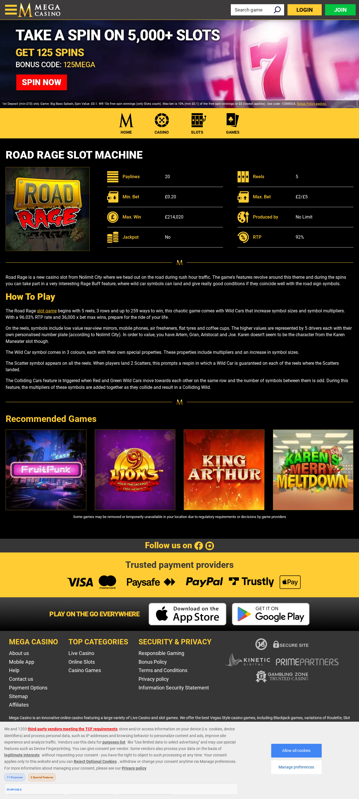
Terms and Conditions (163, 670)
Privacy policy (154, 679)
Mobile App (21, 662)
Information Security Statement (174, 688)
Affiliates (19, 705)
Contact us (21, 679)
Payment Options (28, 688)
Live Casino (81, 653)
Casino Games (84, 670)
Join (340, 9)
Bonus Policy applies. (312, 104)
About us (19, 653)
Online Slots (81, 662)
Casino (162, 132)
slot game (47, 310)
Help (14, 670)
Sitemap (18, 696)
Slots (197, 132)
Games (233, 132)
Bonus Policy (153, 662)
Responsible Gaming (161, 653)
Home (126, 132)
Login (304, 9)
